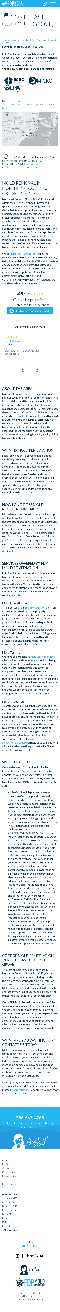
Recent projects (10, 1184)
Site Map (6, 1187)
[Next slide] (37, 370)
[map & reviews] (34, 163)
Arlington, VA (8, 1202)
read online (10, 357)
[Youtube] (42, 1257)
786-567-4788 (30, 1117)
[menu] (53, 4)
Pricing (5, 1164)
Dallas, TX (7, 1222)
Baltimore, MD (9, 1206)
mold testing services (43, 656)
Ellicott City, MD (10, 1210)
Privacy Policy (9, 1176)
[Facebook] (22, 1257)
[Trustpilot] (32, 1257)
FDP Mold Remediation (22, 253)
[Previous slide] (23, 370)
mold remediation (35, 607)
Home (6, 40)
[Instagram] (18, 1257)
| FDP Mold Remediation (30, 1299)
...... (10, 1229)
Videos (5, 1179)
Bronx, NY (7, 1214)
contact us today (21, 1089)
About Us (6, 1160)
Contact (6, 1168)
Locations (17, 40)
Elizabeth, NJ (8, 1217)
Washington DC (10, 1198)
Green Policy (8, 1172)
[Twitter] (37, 1257)
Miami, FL (29, 40)
